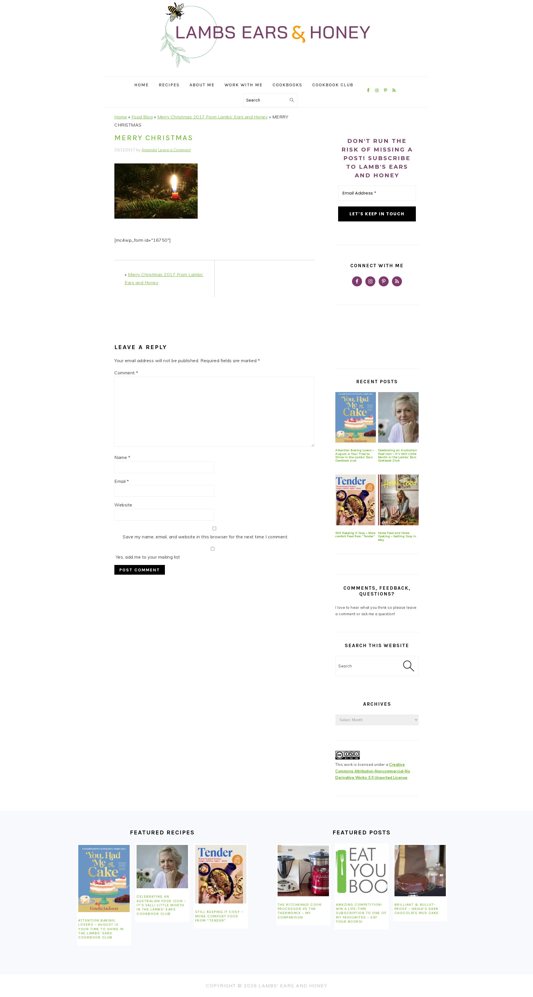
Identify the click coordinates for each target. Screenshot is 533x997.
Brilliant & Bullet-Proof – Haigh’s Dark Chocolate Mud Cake (416, 908)
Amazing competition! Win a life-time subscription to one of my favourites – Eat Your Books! (361, 912)
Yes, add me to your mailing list (147, 557)
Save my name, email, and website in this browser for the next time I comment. (205, 536)
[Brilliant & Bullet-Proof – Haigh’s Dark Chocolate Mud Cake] (420, 870)
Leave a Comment (174, 150)
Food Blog (142, 117)
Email (121, 481)
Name (122, 457)
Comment (126, 372)
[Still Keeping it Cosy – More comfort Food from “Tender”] (355, 499)
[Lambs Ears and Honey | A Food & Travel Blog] (266, 72)
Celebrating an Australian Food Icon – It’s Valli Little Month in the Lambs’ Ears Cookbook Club (397, 455)
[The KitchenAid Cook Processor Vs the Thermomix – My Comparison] (303, 870)
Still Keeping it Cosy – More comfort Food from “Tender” (355, 534)
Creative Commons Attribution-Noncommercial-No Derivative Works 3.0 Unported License (372, 770)
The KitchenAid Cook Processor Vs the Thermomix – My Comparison (300, 910)
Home (120, 117)
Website (123, 505)
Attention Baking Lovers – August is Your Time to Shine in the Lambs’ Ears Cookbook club (354, 455)
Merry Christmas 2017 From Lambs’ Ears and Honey (212, 117)
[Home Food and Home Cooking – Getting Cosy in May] (398, 499)
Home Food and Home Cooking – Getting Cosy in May (397, 536)
